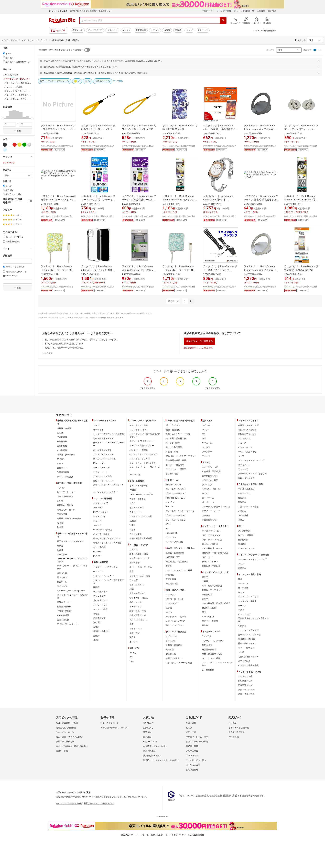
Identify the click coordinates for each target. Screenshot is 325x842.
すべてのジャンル (10, 40)
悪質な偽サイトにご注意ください (99, 803)
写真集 (132, 637)
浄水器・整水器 (64, 611)
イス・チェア (244, 614)
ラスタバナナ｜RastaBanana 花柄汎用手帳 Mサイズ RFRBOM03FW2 (179, 129)
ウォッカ (206, 447)
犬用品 (205, 581)
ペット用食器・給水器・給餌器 (216, 603)
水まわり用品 (172, 473)
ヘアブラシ (98, 571)
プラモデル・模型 (210, 480)
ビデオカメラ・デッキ (103, 454)
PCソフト (97, 556)
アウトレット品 (245, 676)
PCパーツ (97, 551)
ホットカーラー (100, 592)
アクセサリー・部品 (102, 476)
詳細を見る (142, 73)
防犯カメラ (207, 645)
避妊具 (169, 566)
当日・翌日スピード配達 (67, 723)
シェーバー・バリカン (103, 576)
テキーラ (206, 456)
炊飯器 (60, 546)
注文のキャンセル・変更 (197, 737)
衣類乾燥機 (62, 441)
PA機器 (132, 490)
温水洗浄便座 (99, 618)
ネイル (169, 612)
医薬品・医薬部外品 (175, 553)
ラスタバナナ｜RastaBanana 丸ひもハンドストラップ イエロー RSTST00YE (139, 129)
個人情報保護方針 (237, 732)
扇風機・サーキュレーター (69, 518)
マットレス (243, 583)
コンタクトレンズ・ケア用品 (179, 570)
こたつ (60, 501)
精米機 (60, 550)
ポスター (133, 642)
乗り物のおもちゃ (210, 476)
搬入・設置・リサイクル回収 (69, 737)
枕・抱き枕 (243, 588)
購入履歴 (147, 737)
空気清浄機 (141, 30)
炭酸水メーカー (64, 602)
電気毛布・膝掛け (65, 505)
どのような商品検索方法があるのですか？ (64, 343)
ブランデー (207, 452)
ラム (204, 438)
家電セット (78, 30)
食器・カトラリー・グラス (178, 434)
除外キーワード (10, 276)
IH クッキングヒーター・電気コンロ (72, 596)
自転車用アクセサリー (248, 434)
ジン (204, 434)
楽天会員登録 (270, 30)
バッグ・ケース (245, 447)
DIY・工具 (206, 636)
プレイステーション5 (175, 489)
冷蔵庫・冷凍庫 (64, 428)
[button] (4, 114)
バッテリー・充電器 (138, 450)
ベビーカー (207, 557)
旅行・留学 (134, 562)
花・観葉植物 (208, 670)
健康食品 (170, 649)
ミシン (60, 463)
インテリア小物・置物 (248, 665)
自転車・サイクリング (248, 425)
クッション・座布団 (247, 601)
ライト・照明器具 (65, 477)
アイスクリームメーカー (68, 624)
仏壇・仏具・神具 (246, 694)
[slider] (3, 118)
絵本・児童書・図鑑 (138, 554)
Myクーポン (148, 741)
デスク (241, 610)
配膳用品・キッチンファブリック (181, 456)
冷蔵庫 (167, 30)
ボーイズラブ (135, 606)
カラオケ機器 (135, 534)
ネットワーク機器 (101, 534)
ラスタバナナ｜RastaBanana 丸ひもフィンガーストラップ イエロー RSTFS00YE (98, 129)
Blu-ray (132, 653)
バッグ (241, 564)
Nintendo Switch (173, 484)
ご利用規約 (234, 737)
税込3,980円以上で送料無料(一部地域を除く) (90, 11)
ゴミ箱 (241, 652)
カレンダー (134, 580)
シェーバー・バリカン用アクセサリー (108, 581)
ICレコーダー (99, 463)
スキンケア (171, 594)
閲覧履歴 (147, 732)
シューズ (242, 443)
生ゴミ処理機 (63, 620)
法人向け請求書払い (152, 755)
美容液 (169, 608)
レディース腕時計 (246, 535)
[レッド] (15, 145)
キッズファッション (211, 531)
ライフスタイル (136, 584)
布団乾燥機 (62, 446)
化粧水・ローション (175, 599)
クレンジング (172, 603)
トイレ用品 (243, 515)
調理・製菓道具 (173, 430)
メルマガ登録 (192, 751)
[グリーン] (24, 145)
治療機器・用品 (173, 557)
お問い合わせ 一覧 (159, 835)
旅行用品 (242, 568)
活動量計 (97, 622)
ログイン (258, 30)
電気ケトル (62, 582)
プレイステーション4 (175, 493)
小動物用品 (207, 594)
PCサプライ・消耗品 (102, 529)
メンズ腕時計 (244, 531)
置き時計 (242, 544)
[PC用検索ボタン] (223, 20)
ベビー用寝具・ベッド (212, 548)
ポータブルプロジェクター (105, 492)
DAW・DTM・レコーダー (141, 494)
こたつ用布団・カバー (248, 656)
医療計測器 (171, 579)
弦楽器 (132, 525)
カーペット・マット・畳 (249, 634)
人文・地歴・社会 (137, 593)
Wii (167, 528)
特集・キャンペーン (110, 723)
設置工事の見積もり (65, 741)
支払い (189, 727)
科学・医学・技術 (137, 615)
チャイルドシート (210, 561)
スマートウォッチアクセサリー (143, 463)
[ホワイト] (10, 145)
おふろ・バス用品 (210, 544)
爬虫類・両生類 (209, 608)
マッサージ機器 (100, 609)
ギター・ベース (136, 507)
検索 (19, 131)
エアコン (155, 30)
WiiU (168, 524)
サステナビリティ (178, 835)
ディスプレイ (99, 516)
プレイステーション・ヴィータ (180, 511)
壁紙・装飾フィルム (247, 643)
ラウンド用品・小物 (247, 452)
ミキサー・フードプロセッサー (71, 591)
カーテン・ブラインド (248, 630)
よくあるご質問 (224, 11)
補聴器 (96, 614)
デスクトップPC (100, 503)
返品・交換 (191, 732)
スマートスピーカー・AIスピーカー (108, 486)
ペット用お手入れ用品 (212, 586)
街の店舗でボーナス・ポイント (115, 727)
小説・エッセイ (136, 602)
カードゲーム (208, 498)
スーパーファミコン (175, 542)
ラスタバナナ (9, 162)
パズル (205, 493)
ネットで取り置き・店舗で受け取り (72, 746)
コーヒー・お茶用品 (175, 465)
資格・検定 (134, 633)
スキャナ (97, 525)
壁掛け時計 (243, 539)
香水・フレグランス (175, 625)
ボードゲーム (208, 502)
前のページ (173, 301)
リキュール (207, 443)
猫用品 (205, 577)
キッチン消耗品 (173, 443)
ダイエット (171, 641)
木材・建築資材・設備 (212, 654)
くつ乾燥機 (62, 450)
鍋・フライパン (173, 425)
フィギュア (207, 484)
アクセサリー (135, 512)
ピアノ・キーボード (138, 486)
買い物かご (148, 723)
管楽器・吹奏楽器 (137, 499)
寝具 (240, 579)
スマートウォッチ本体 (139, 459)
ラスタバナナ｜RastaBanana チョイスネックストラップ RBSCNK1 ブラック (220, 270)
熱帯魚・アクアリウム (212, 590)
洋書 (131, 624)
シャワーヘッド (100, 605)
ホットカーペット (65, 496)
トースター (62, 554)
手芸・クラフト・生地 (248, 506)
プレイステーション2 (175, 520)
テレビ (189, 30)
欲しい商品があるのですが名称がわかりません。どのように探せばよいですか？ (81, 339)
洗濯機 (178, 30)
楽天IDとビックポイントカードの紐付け (161, 760)
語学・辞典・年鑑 (137, 611)
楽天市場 (272, 11)
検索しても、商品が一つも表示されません (64, 348)
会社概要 (261, 11)
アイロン (61, 459)
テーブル (242, 605)
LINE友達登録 (192, 755)
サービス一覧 (143, 835)
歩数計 (96, 627)
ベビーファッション (211, 535)
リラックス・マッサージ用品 (179, 663)
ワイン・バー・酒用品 (176, 469)
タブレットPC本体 (138, 430)
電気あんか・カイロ (66, 510)
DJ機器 (132, 521)
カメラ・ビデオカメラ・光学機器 (108, 434)
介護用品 (170, 575)
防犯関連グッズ (245, 681)
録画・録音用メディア (103, 438)
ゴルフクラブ (244, 438)
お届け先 (7, 170)
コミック (133, 549)
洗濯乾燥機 (62, 437)
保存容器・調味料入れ (176, 438)
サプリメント (172, 636)
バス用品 (242, 511)
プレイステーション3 (175, 515)
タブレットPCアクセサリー (142, 441)
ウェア (241, 456)
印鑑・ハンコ (244, 493)
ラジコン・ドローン (211, 489)
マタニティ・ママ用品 (212, 539)
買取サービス (62, 751)
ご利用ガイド (208, 11)
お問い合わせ (192, 769)
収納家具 (242, 626)
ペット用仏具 (208, 616)
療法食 (205, 625)
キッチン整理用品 (174, 447)
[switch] (30, 201)
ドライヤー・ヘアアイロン (105, 567)
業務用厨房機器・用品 (176, 460)
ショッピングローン (65, 732)
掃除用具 (242, 498)
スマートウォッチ (246, 548)
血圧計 (96, 636)
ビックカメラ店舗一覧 (244, 11)
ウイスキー (207, 425)
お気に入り (148, 727)
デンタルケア (99, 596)
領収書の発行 (192, 746)
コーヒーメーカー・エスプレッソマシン (72, 560)
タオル (241, 520)
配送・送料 (191, 723)
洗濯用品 (242, 502)
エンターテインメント (139, 558)
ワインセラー (63, 586)
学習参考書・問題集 (138, 598)
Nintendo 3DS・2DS (175, 498)
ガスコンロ (62, 573)
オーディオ (98, 430)
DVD (131, 661)
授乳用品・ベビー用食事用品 (215, 553)
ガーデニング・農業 (211, 658)
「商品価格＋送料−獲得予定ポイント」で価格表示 (60, 50)
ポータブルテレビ (101, 467)
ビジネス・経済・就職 (139, 576)
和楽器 (132, 529)
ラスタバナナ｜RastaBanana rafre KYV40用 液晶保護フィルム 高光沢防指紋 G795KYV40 (220, 129)
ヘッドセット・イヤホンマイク (143, 454)
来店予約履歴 (149, 751)
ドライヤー (112, 30)
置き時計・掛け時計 (247, 639)
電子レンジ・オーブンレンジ (70, 541)
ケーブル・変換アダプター (141, 445)
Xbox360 (170, 506)
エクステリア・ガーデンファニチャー (217, 664)
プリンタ (97, 521)
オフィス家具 (244, 661)
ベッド (241, 592)
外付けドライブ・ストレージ (106, 538)
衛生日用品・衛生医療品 (177, 561)
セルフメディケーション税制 (69, 803)
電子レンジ (203, 30)
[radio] (4, 53)
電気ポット (62, 577)
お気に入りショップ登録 (197, 741)
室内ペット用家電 (210, 621)
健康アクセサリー (174, 658)
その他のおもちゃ (210, 520)
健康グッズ (171, 654)
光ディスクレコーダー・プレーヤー (108, 444)
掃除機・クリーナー (66, 455)
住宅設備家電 (63, 472)
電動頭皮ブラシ (100, 600)
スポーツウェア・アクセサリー (252, 473)
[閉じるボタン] (319, 61)
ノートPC (97, 507)
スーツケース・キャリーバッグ (252, 559)
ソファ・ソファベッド (248, 597)
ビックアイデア (95, 30)
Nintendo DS (172, 533)
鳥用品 (205, 599)
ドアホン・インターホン (213, 641)
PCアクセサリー (100, 512)
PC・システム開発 (138, 620)
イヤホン (126, 30)
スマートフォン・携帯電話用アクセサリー (144, 435)
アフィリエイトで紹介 (196, 760)
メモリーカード (100, 472)
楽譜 (131, 571)
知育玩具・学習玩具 (211, 471)
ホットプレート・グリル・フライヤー (72, 567)
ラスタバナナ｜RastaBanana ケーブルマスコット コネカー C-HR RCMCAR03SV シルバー (58, 129)
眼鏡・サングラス (246, 478)
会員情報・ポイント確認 (154, 746)
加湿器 (60, 523)
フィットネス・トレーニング (251, 460)
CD (131, 657)
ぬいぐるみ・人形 (210, 467)
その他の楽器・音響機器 (140, 538)
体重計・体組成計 (101, 631)
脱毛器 (96, 587)
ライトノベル (135, 628)
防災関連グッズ (209, 649)
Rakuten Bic (62, 20)
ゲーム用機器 (99, 547)
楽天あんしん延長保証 (66, 727)
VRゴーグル (134, 475)
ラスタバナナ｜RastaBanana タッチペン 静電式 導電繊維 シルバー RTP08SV (261, 199)
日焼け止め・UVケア (175, 621)
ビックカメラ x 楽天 (58, 11)
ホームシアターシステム (104, 459)
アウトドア (243, 469)
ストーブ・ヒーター (66, 492)
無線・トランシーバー (103, 481)
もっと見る (47, 353)
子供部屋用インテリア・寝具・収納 (253, 620)
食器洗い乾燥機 (64, 606)
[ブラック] (5, 145)
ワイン (205, 430)
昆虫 (204, 612)
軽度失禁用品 (172, 583)
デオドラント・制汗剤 (176, 616)
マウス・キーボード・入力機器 (107, 543)
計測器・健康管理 (174, 645)
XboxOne (170, 502)
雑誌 (131, 589)
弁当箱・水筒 (172, 452)
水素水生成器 (63, 615)
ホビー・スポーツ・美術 (140, 567)
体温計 (96, 640)
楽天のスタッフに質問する (199, 341)
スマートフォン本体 (138, 425)
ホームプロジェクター (103, 450)
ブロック (206, 515)
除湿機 (60, 527)
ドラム (132, 503)
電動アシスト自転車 (247, 430)
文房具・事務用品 (246, 489)
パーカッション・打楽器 (140, 516)
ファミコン (171, 537)
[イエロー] (19, 145)
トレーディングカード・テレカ (216, 506)
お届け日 (7, 181)
